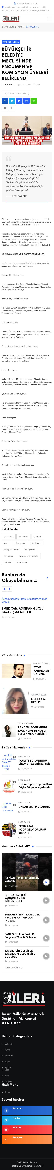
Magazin (9, 1082)
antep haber (19, 543)
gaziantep (8, 536)
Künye (7, 1092)
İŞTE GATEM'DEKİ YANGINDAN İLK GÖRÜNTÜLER (15, 898)
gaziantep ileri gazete (28, 556)
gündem (37, 536)
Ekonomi (9, 1056)
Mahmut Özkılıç (41, 663)
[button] (4, 589)
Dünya (7, 1050)
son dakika (23, 536)
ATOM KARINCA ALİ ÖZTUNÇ (41, 670)
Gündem (9, 1044)
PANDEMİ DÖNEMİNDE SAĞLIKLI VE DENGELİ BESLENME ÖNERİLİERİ (33, 730)
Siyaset (8, 1067)
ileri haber (8, 556)
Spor (7, 1070)
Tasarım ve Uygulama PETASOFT (27, 1166)
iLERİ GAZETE (8, 85)
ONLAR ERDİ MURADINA (34, 807)
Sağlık (7, 1062)
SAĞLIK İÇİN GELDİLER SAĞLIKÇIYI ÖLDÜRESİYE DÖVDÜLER (20, 954)
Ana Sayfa (9, 27)
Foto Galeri (24, 757)
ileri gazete (30, 549)
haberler (8, 562)
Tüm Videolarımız (13, 968)
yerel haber (36, 543)
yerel (6, 543)
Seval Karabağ (25, 723)
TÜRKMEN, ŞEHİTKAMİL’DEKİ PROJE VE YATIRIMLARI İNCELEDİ (23, 918)
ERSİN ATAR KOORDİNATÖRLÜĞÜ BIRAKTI (32, 829)
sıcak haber (22, 562)
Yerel (20, 27)
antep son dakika (11, 549)
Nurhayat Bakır (39, 695)
